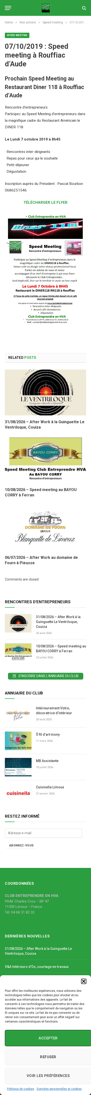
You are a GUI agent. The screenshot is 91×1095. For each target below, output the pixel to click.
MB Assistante (47, 761)
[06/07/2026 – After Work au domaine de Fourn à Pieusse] (45, 528)
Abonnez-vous (21, 845)
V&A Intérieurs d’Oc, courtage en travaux (37, 967)
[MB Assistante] (18, 767)
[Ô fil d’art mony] (18, 741)
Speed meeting (17, 35)
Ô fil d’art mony (48, 734)
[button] (83, 981)
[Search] (83, 7)
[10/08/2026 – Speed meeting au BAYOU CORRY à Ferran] (45, 460)
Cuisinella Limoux (50, 787)
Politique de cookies (20, 1089)
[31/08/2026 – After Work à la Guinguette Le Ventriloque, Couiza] (45, 392)
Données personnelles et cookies (59, 1089)
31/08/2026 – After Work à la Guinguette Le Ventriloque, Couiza (58, 622)
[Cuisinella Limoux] (18, 793)
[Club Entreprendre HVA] (45, 8)
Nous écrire (14, 917)
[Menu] (8, 7)
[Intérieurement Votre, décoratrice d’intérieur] (18, 714)
